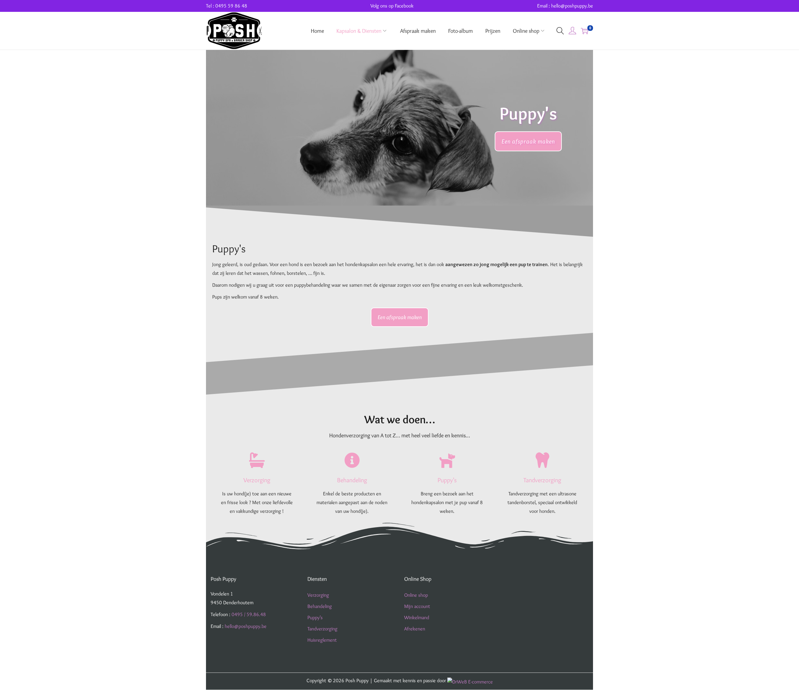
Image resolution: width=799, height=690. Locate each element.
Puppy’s (315, 617)
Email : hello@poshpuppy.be (565, 6)
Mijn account (417, 606)
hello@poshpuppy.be (246, 626)
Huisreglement (322, 640)
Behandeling (319, 606)
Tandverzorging (322, 629)
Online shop (416, 595)
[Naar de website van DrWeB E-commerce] (470, 680)
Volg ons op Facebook (392, 6)
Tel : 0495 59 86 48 (226, 6)
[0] (584, 31)
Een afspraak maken (528, 141)
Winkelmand (416, 617)
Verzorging (318, 595)
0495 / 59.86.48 (249, 614)
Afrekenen (414, 629)
